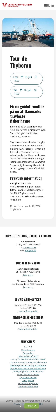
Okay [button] (30, 406)
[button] (20, 406)
